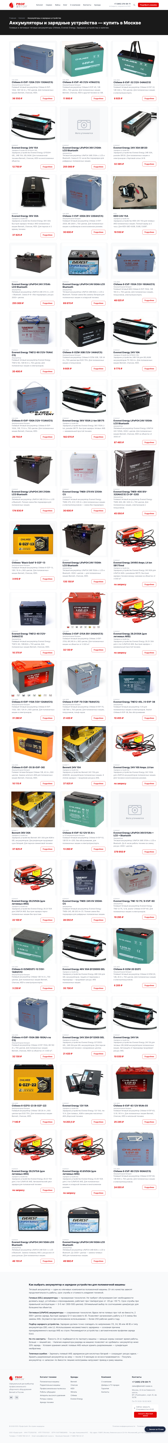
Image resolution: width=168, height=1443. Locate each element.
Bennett (74, 1382)
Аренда (97, 5)
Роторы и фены (46, 1399)
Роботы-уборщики (47, 1392)
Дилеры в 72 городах (110, 1385)
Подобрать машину (148, 5)
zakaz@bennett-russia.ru (142, 1386)
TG (17, 1397)
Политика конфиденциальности (124, 1426)
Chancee (74, 1385)
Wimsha (74, 1392)
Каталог (39, 5)
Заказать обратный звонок (145, 1415)
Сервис (49, 5)
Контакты (87, 5)
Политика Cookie (143, 1426)
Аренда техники (46, 1402)
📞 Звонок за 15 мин (155, 1429)
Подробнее (47, 98)
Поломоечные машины (49, 1382)
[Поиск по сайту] (134, 5)
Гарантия (105, 1388)
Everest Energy (77, 1399)
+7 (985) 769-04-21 (77, 1436)
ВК (11, 1397)
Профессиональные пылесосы (53, 1388)
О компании (75, 5)
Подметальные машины (50, 1385)
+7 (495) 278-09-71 (122, 4)
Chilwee (74, 1395)
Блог (65, 5)
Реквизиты (155, 1426)
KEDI (72, 1388)
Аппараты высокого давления (52, 1395)
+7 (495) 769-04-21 (23, 1436)
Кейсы (57, 5)
